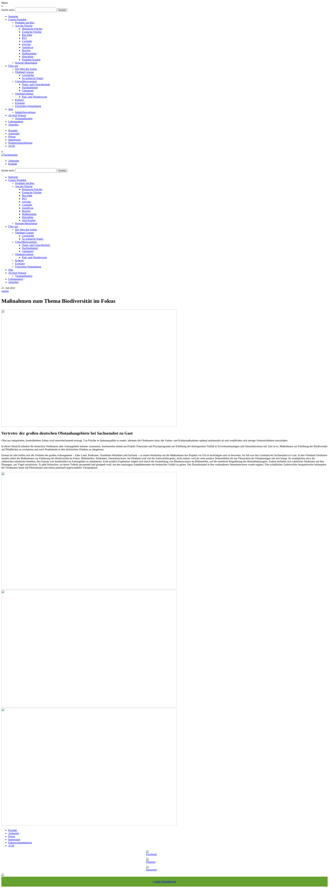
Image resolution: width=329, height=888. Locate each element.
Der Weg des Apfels (26, 69)
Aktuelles (13, 124)
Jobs (10, 109)
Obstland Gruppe (24, 72)
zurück (5, 291)
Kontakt (13, 130)
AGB (12, 145)
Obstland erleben (24, 93)
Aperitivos (27, 47)
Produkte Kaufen (31, 59)
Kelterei (19, 99)
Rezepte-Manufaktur (26, 62)
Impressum (15, 139)
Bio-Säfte (27, 34)
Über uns (13, 65)
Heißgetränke (29, 53)
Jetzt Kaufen (28, 220)
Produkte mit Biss (24, 22)
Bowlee (26, 50)
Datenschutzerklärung (20, 142)
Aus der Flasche (24, 25)
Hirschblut (27, 56)
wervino (26, 44)
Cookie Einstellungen (164, 881)
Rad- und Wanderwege (34, 96)
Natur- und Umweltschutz (36, 84)
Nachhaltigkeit (30, 87)
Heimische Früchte (32, 28)
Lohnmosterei (15, 121)
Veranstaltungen (23, 118)
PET (24, 38)
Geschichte (28, 75)
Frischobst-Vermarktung (28, 106)
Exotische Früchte (31, 31)
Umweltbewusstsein (26, 81)
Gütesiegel (27, 90)
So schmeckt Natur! (32, 78)
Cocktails (27, 41)
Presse (12, 136)
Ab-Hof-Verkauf (17, 115)
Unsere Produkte (17, 19)
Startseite (13, 16)
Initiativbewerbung (25, 112)
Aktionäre (14, 133)
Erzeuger (20, 103)
